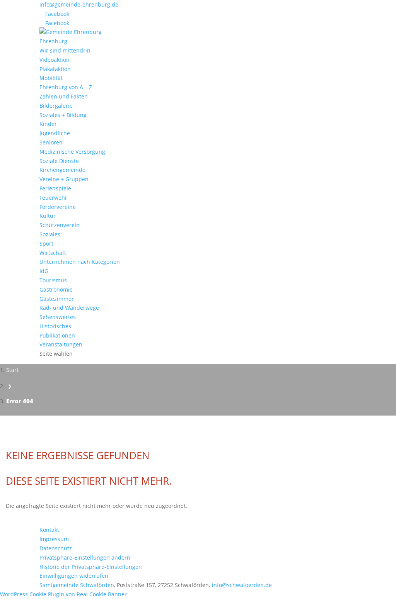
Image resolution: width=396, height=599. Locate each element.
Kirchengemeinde (62, 169)
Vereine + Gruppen (64, 179)
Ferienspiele (55, 188)
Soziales (49, 234)
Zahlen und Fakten (63, 96)
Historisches (55, 326)
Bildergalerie (56, 105)
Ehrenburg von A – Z (65, 87)
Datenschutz (55, 548)
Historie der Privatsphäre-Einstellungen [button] (90, 566)
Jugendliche (54, 133)
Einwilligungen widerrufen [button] (73, 575)
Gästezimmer (56, 298)
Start (12, 369)
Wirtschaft (52, 252)
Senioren (51, 142)
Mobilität (51, 77)
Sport (46, 243)
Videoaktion (54, 59)
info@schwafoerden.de (242, 585)
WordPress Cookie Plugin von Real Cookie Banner (63, 594)
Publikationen (57, 335)
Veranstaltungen (60, 344)
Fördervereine (57, 206)
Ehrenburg (53, 41)
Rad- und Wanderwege (69, 307)
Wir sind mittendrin (64, 50)
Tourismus (53, 280)
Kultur (47, 215)
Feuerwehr (53, 197)
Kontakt (49, 529)
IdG (43, 271)
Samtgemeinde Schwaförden (76, 585)
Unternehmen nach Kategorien (79, 261)
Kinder (48, 123)
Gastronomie (56, 289)
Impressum (54, 539)
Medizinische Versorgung (72, 151)
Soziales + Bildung (63, 115)
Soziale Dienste (59, 161)
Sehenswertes (57, 317)
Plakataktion (55, 69)
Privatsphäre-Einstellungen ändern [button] (84, 557)
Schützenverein (59, 225)
